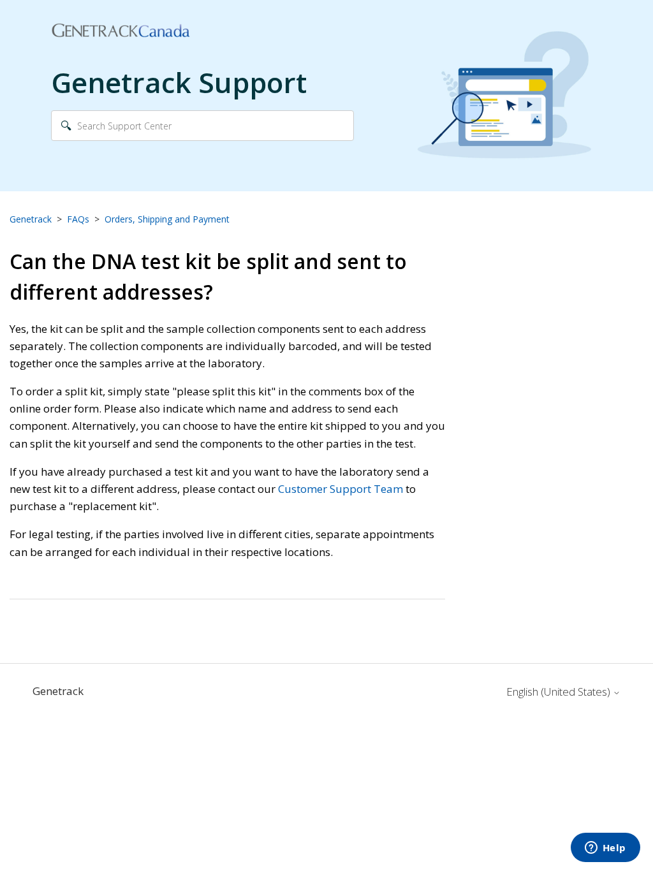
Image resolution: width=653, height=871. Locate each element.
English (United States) (559, 691)
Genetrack (31, 219)
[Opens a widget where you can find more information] (605, 849)
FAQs (78, 219)
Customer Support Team (340, 488)
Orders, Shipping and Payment (167, 219)
